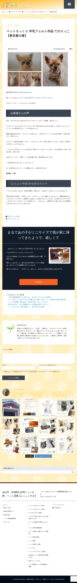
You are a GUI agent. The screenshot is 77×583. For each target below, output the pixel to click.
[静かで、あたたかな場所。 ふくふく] (11, 407)
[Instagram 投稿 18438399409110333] (11, 444)
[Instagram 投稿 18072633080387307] (47, 426)
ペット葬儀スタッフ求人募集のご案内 (38, 565)
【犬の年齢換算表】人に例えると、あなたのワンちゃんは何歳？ (30, 297)
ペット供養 (32, 540)
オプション (7, 522)
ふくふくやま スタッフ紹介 (37, 509)
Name (3, 365)
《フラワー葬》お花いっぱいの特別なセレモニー (38, 517)
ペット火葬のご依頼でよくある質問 (38, 532)
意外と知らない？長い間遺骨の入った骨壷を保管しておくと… (29, 304)
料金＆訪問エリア (9, 511)
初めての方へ (7, 507)
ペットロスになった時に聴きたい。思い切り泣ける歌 (26, 307)
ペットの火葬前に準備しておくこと (38, 523)
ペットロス (32, 548)
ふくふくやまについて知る (36, 505)
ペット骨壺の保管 (34, 537)
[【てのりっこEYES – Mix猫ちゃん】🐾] (66, 407)
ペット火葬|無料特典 (10, 518)
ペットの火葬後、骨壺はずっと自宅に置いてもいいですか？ (28, 302)
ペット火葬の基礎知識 (35, 528)
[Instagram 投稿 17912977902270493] (29, 444)
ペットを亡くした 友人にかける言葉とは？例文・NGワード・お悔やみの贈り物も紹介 (37, 299)
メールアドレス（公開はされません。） (48, 365)
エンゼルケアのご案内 (35, 513)
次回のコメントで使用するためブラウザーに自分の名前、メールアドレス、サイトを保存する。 (32, 371)
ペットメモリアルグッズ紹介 (37, 551)
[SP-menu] (69, 4)
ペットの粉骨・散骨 (34, 544)
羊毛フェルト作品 (14, 216)
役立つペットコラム (34, 561)
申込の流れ (7, 515)
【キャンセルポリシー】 (48, 496)
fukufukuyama (27, 92)
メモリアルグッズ (13, 219)
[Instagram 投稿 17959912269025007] (66, 426)
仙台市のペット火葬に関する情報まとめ (38, 556)
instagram (58, 507)
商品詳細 (38, 282)
